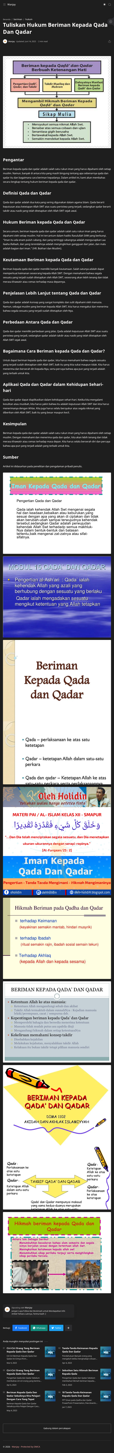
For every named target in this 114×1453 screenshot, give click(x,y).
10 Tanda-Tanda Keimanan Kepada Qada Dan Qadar (77, 1394)
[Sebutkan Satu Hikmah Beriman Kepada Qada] (105, 1374)
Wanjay (11, 4)
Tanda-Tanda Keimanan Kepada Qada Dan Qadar (80, 1350)
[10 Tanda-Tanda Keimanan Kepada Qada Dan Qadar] (105, 1396)
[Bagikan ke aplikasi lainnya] (68, 1328)
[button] (104, 4)
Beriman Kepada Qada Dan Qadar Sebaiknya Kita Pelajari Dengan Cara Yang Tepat (23, 1396)
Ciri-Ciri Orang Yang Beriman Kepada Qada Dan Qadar (23, 1350)
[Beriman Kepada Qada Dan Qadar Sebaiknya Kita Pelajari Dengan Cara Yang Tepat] (50, 1396)
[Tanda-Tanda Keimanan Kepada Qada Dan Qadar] (105, 1351)
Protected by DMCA (30, 1446)
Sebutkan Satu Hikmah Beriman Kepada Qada (80, 1372)
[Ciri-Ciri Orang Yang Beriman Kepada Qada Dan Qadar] (50, 1351)
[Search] (109, 4)
